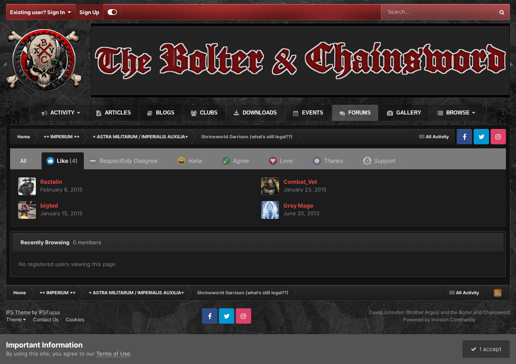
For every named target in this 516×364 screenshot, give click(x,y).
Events (311, 113)
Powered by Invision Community (439, 319)
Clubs (208, 113)
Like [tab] (67, 160)
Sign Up (89, 12)
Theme (14, 319)
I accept (488, 348)
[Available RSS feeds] (497, 292)
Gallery (408, 113)
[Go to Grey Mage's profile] (270, 210)
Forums (359, 113)
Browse (457, 113)
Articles (117, 113)
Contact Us (45, 319)
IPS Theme (18, 312)
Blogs (164, 113)
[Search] (502, 12)
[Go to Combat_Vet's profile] (270, 186)
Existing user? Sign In (38, 12)
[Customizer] (112, 12)
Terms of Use (113, 353)
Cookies (75, 319)
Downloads (259, 113)
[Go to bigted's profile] (27, 210)
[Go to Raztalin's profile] (27, 186)
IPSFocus (49, 312)
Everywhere (469, 12)
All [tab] (27, 160)
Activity (62, 113)
